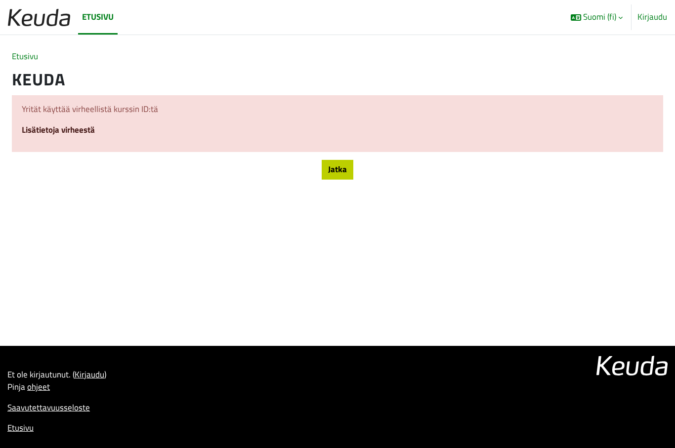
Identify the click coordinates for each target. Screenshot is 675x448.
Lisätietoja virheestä (58, 129)
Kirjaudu (652, 17)
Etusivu (25, 56)
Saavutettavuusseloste (48, 407)
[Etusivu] (39, 17)
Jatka (337, 169)
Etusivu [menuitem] (98, 16)
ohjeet (38, 386)
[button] (596, 17)
